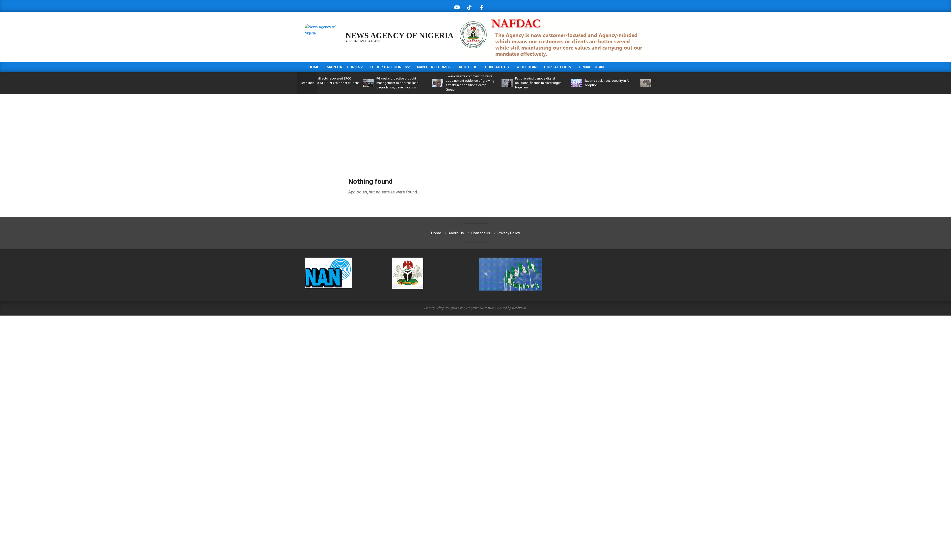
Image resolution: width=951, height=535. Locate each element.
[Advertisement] (475, 131)
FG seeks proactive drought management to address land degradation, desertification (374, 83)
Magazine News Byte (480, 307)
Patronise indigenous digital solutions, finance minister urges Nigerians (515, 83)
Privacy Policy (434, 307)
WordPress (519, 307)
